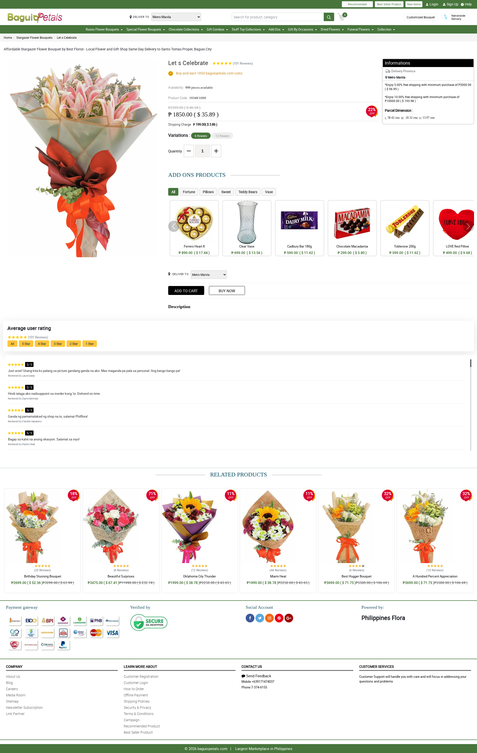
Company (14, 666)
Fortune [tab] (189, 191)
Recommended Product (142, 726)
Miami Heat (278, 576)
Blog (9, 682)
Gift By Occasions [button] (300, 29)
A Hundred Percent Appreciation (435, 576)
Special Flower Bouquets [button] (143, 29)
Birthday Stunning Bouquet (42, 576)
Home (8, 37)
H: (427, 118)
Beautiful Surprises (121, 576)
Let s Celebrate (67, 37)
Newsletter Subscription (24, 707)
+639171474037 (263, 681)
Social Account (259, 607)
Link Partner (15, 713)
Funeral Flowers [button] (359, 29)
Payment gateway (22, 607)
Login (434, 4)
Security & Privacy (137, 707)
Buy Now (227, 290)
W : (409, 118)
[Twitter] (259, 618)
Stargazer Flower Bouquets (34, 37)
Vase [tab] (269, 191)
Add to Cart (186, 290)
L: (392, 118)
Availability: (190, 87)
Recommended (357, 4)
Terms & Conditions (139, 713)
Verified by (140, 607)
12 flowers (222, 136)
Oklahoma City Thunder (199, 576)
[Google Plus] (288, 618)
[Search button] (329, 17)
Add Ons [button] (274, 29)
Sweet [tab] (226, 191)
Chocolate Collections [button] (184, 29)
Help (468, 4)
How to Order (134, 688)
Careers (12, 688)
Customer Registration (141, 676)
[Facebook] (250, 618)
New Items (414, 4)
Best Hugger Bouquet (356, 576)
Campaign (132, 719)
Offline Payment (136, 695)
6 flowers (201, 136)
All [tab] (173, 191)
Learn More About (140, 666)
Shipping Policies (137, 701)
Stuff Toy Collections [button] (246, 29)
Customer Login (136, 682)
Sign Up (452, 4)
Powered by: (372, 607)
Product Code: (187, 98)
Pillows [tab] (208, 191)
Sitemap (12, 701)
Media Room (15, 695)
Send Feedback (258, 675)
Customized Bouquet (421, 17)
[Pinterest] (279, 618)
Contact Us (251, 666)
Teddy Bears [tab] (247, 191)
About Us (13, 676)
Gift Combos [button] (215, 29)
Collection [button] (384, 29)
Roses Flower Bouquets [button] (102, 29)
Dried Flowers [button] (330, 29)
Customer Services (376, 666)
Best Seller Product (389, 4)
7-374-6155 (259, 687)
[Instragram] (269, 618)
